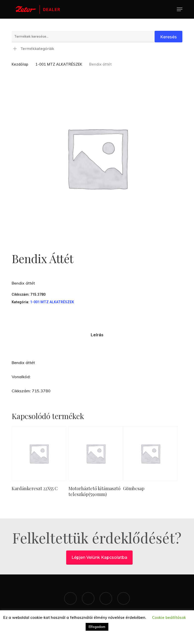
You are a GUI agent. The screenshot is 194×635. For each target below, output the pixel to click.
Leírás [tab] (97, 334)
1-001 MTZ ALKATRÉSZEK (58, 64)
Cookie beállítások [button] (169, 617)
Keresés (168, 37)
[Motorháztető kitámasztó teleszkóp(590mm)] (95, 453)
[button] (179, 9)
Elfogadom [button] (97, 627)
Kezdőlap (20, 64)
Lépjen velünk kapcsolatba (99, 557)
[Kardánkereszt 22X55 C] (39, 453)
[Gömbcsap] (150, 453)
